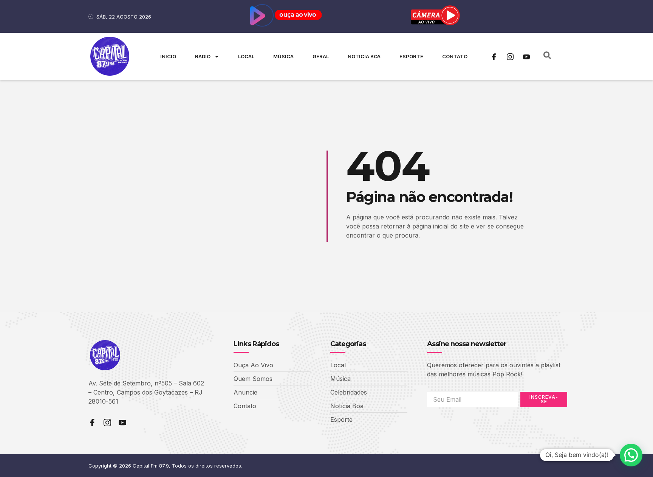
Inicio (168, 56)
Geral (321, 56)
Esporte (411, 56)
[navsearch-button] (547, 56)
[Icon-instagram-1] (510, 57)
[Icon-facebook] (494, 57)
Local (246, 56)
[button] (631, 455)
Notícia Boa (364, 56)
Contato (454, 56)
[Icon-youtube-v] (526, 57)
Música (283, 56)
